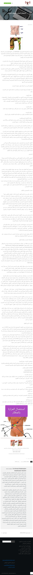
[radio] (19, 452)
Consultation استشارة (7, 3)
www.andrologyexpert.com (9, 560)
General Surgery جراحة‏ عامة (25, 461)
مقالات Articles (17, 461)
